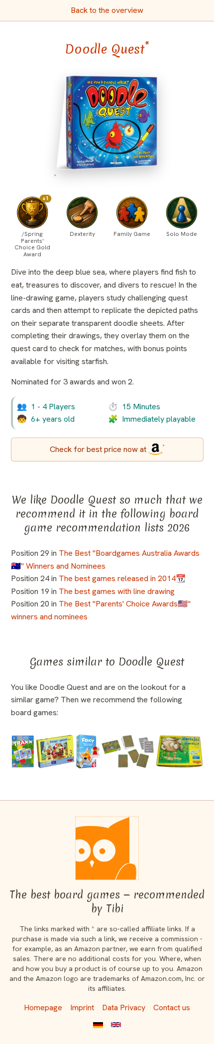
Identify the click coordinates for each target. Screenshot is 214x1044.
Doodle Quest (107, 49)
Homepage (43, 1007)
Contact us (171, 1007)
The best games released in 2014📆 (122, 578)
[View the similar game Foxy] (88, 751)
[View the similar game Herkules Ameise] (179, 751)
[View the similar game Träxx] (23, 751)
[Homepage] (107, 848)
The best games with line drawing (117, 591)
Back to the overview (107, 10)
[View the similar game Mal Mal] (128, 751)
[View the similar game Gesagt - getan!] (55, 751)
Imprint (82, 1007)
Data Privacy (123, 1007)
